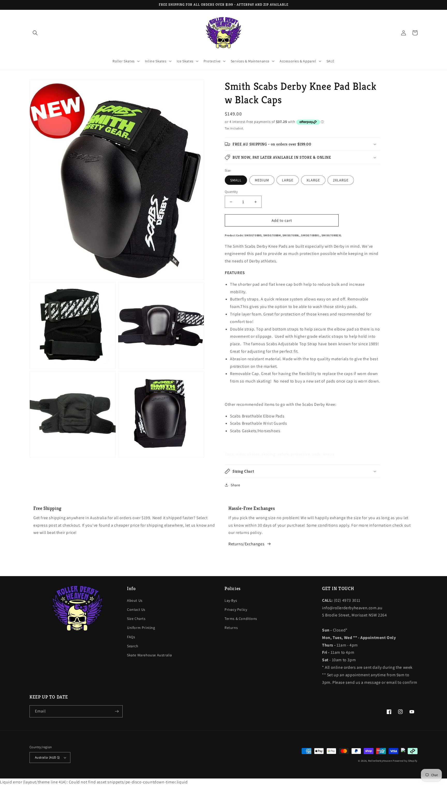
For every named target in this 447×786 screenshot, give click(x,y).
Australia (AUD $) (47, 757)
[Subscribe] (116, 711)
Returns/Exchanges (246, 544)
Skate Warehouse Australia (149, 655)
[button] (35, 33)
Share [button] (235, 485)
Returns (231, 627)
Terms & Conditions (241, 618)
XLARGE (313, 180)
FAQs (131, 637)
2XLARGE (340, 180)
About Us (135, 600)
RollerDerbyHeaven (380, 760)
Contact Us (136, 609)
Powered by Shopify (405, 760)
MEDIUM (262, 180)
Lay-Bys (231, 600)
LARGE (287, 180)
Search (132, 646)
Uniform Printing (141, 627)
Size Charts (136, 618)
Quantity (231, 191)
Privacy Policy (236, 609)
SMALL (236, 180)
